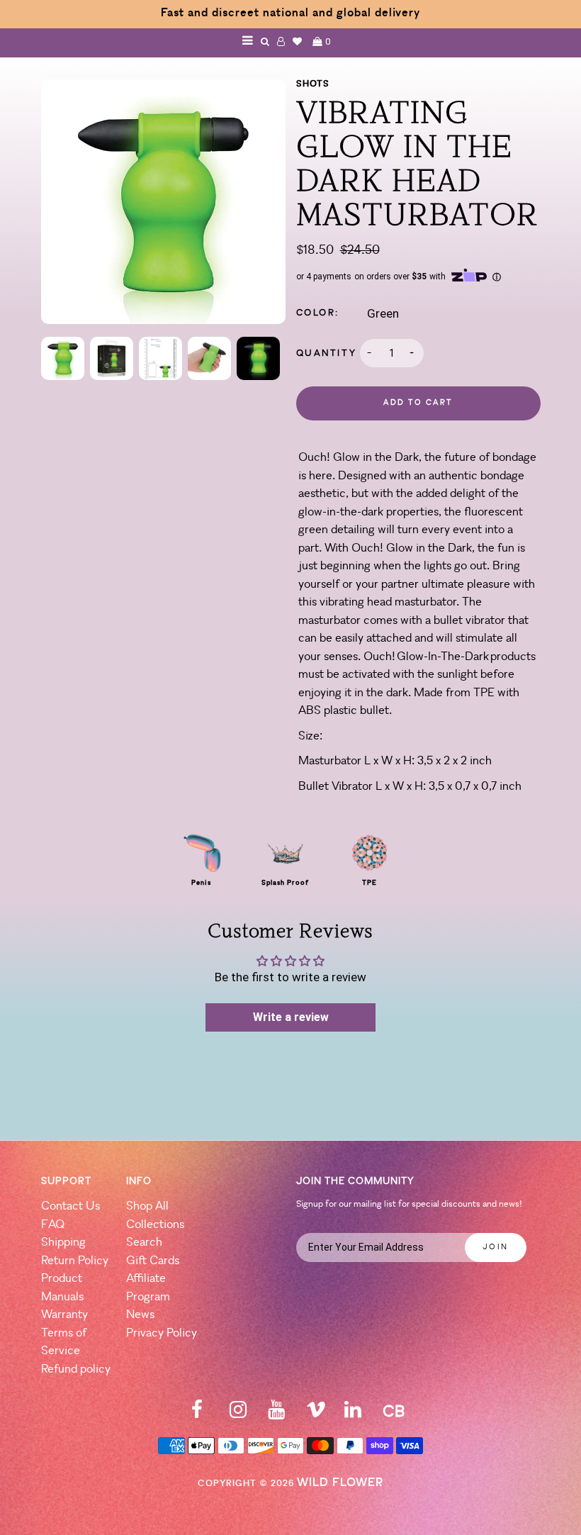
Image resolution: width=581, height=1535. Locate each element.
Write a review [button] (291, 1017)
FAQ (52, 1225)
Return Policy (74, 1261)
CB (394, 1413)
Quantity (326, 353)
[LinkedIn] (352, 1414)
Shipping (63, 1243)
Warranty (64, 1315)
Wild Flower (340, 1483)
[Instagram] (238, 1414)
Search (144, 1243)
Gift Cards (152, 1261)
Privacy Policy (161, 1333)
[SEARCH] (265, 41)
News (140, 1315)
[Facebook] (197, 1414)
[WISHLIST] (298, 41)
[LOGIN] (281, 41)
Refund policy (76, 1369)
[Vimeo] (316, 1414)
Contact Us (70, 1206)
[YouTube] (276, 1414)
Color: (318, 313)
